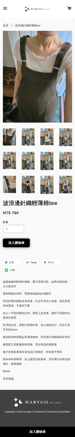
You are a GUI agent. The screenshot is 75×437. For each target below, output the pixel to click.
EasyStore (65, 411)
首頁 (5, 25)
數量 (5, 222)
